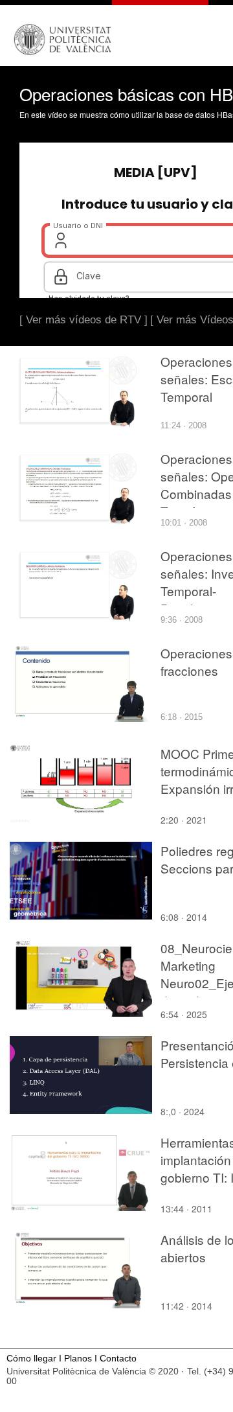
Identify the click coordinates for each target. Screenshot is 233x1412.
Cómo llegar (31, 1358)
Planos (78, 1358)
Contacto (118, 1358)
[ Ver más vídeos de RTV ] (83, 320)
